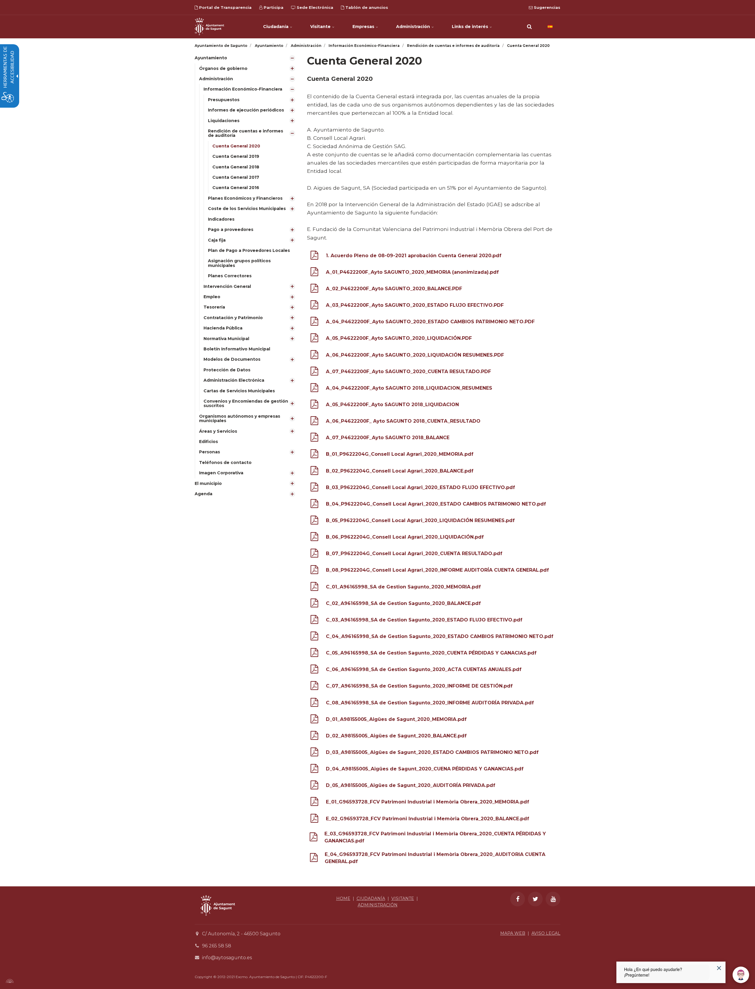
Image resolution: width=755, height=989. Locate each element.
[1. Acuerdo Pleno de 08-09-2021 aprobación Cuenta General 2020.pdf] (314, 256)
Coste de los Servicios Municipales (247, 208)
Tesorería (214, 307)
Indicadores (221, 219)
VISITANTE (402, 898)
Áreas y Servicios (218, 431)
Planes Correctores (230, 275)
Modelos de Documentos (231, 359)
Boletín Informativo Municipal (236, 349)
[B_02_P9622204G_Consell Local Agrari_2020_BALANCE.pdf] (314, 472)
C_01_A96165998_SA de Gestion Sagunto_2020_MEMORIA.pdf (403, 587)
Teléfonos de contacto (225, 462)
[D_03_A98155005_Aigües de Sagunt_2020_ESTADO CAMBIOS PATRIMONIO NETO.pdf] (314, 753)
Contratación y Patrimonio (233, 317)
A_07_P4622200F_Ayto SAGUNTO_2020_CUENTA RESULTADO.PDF (408, 371)
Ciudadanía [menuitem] (276, 26)
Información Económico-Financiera (242, 89)
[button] (529, 26)
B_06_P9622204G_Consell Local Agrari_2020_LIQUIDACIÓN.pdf (405, 537)
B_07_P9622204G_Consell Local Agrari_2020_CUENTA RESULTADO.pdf (414, 553)
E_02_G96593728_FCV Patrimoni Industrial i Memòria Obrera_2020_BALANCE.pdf (427, 818)
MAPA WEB (512, 933)
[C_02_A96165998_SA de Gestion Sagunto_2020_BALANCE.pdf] (314, 604)
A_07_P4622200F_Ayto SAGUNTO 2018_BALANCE (387, 437)
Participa (272, 7)
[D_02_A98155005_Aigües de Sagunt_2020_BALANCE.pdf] (314, 737)
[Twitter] (535, 899)
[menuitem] (246, 265)
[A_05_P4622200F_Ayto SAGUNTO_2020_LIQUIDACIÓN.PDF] (314, 339)
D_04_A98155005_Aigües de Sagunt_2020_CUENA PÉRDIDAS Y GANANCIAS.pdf (424, 769)
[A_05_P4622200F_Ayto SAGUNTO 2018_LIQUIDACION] (314, 405)
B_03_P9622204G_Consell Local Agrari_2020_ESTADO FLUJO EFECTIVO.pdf (420, 487)
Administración (216, 78)
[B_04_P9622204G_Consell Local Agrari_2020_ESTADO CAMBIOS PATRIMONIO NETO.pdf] (314, 505)
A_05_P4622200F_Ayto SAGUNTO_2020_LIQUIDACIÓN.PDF (399, 338)
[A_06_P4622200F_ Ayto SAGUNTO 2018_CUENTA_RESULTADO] (314, 422)
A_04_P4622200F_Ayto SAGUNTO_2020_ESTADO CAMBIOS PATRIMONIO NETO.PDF (430, 321)
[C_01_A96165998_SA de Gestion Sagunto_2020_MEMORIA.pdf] (314, 588)
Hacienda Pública (222, 328)
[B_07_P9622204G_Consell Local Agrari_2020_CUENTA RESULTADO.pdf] (314, 554)
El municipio (208, 483)
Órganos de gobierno (223, 68)
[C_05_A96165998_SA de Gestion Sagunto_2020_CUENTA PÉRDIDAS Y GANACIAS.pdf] (314, 654)
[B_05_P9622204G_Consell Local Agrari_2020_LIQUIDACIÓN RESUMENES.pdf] (314, 521)
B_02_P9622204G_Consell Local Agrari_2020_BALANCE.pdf (399, 471)
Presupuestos (223, 99)
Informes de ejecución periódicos (246, 110)
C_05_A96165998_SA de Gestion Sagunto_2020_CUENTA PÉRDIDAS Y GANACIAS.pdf (431, 653)
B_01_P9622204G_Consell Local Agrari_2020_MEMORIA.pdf (399, 454)
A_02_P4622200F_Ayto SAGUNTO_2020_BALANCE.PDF (394, 288)
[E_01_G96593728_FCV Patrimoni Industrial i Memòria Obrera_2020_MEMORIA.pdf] (314, 803)
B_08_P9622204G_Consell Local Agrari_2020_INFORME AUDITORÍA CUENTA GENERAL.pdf (437, 570)
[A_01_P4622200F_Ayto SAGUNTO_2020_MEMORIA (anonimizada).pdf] (314, 273)
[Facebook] (517, 899)
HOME (343, 898)
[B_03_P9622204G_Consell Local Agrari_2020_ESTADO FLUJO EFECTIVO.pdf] (314, 488)
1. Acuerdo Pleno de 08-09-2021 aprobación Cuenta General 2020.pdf (413, 255)
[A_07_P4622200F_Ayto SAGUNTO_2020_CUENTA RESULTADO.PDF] (314, 372)
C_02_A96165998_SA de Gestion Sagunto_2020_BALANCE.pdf (403, 603)
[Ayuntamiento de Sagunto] (209, 26)
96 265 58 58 (216, 946)
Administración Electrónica (233, 380)
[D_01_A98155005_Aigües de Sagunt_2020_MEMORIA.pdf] (314, 720)
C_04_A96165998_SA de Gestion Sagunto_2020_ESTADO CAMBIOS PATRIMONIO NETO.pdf (439, 636)
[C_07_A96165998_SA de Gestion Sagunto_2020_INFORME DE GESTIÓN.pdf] (314, 687)
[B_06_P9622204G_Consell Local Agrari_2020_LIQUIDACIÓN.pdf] (314, 538)
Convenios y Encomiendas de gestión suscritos (245, 403)
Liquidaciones (223, 120)
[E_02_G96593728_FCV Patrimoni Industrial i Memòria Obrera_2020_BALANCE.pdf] (314, 819)
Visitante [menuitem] (321, 26)
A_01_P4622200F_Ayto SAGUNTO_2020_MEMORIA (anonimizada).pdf (412, 272)
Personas (209, 452)
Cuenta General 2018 (235, 167)
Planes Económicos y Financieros (245, 198)
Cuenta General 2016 (235, 187)
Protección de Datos (226, 370)
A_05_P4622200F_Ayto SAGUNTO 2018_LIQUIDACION (392, 404)
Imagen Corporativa (221, 472)
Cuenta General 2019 (235, 156)
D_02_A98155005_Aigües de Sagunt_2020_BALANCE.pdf (396, 736)
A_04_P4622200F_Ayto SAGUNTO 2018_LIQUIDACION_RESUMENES (409, 388)
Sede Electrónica (314, 7)
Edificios (208, 441)
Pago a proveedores (230, 229)
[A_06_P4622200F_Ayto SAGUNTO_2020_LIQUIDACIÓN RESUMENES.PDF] (314, 356)
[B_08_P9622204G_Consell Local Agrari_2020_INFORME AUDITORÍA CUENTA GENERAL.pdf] (314, 571)
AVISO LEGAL (545, 933)
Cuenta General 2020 (236, 146)
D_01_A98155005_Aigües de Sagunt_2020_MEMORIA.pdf (396, 719)
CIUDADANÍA (371, 898)
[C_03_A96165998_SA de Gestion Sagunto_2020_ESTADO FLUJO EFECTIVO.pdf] (314, 621)
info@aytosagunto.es (227, 957)
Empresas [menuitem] (363, 26)
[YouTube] (553, 899)
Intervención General (227, 286)
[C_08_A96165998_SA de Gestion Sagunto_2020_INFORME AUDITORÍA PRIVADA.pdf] (314, 704)
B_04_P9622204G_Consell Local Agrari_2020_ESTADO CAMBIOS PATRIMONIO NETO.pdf (436, 504)
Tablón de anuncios (366, 7)
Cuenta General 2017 (235, 177)
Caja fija (217, 240)
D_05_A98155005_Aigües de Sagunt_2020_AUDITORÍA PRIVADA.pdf (410, 785)
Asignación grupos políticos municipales (239, 263)
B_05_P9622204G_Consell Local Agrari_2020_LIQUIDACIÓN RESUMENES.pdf (420, 520)
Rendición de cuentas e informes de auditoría (245, 133)
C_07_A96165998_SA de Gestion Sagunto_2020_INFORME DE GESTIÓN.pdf (419, 686)
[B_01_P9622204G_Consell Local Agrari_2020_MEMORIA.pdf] (314, 455)
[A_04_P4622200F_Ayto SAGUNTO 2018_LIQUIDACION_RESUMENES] (314, 389)
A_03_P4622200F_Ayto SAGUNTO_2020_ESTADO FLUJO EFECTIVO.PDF (415, 305)
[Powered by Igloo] (9, 981)
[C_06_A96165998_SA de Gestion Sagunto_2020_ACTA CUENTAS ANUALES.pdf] (314, 670)
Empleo (211, 296)
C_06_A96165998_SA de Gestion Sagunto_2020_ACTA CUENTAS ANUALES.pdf (423, 669)
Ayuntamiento (211, 57)
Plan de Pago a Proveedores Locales (249, 250)
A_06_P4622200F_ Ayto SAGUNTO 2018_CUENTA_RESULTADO (403, 421)
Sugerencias (546, 7)
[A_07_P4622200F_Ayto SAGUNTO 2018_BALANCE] (314, 438)
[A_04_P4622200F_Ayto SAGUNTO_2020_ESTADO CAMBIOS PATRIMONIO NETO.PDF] (314, 322)
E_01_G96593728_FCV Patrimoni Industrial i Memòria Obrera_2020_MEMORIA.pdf (427, 802)
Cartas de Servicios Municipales (239, 390)
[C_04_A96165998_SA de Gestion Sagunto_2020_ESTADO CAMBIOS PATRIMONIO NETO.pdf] (314, 637)
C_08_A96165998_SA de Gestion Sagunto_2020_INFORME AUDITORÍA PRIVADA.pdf (430, 703)
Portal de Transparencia (225, 7)
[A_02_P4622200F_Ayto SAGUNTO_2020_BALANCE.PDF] (314, 289)
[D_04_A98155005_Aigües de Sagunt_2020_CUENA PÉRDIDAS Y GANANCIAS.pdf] (314, 770)
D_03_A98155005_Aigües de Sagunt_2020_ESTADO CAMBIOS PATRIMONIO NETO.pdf (432, 752)
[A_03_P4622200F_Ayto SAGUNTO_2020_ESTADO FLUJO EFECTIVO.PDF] (314, 306)
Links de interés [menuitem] (470, 26)
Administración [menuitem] (413, 26)
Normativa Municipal (226, 338)
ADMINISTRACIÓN (378, 905)
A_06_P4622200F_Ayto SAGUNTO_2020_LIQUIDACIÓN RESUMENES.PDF (415, 355)
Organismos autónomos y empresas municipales (239, 418)
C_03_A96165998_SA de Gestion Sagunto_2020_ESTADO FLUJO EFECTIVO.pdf (424, 620)
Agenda (203, 493)
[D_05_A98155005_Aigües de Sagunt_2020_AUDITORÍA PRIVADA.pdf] (314, 786)
